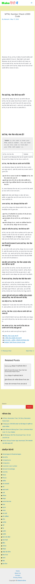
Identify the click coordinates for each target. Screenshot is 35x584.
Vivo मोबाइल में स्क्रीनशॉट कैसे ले (14, 375)
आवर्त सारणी (5, 489)
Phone (4, 478)
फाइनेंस (4, 534)
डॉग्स (3, 519)
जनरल (4, 510)
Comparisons (6, 460)
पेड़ (3, 528)
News (4, 475)
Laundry (5, 472)
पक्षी (3, 525)
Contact (17, 575)
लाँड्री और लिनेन (6, 552)
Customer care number (9, 466)
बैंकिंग (3, 543)
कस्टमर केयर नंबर (6, 501)
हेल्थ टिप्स (4, 563)
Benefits (5, 457)
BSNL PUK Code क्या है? (11, 336)
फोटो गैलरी (5, 540)
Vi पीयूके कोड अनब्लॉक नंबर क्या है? (13, 338)
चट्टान (4, 507)
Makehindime (21, 580)
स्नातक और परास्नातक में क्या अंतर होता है (16, 384)
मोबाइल (4, 549)
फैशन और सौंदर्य (6, 537)
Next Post (30, 351)
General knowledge (8, 469)
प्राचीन (4, 531)
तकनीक (4, 522)
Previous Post (6, 351)
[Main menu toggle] (31, 3)
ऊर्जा (3, 492)
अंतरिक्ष (4, 481)
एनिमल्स (4, 495)
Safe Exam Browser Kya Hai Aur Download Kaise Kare (16, 370)
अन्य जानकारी (5, 483)
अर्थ (3, 486)
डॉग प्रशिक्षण (5, 516)
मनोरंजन (4, 546)
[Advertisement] (17, 39)
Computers (6, 463)
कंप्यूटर (4, 498)
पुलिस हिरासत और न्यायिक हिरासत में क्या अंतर (17, 379)
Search (4, 403)
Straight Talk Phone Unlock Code (14, 342)
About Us (18, 573)
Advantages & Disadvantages (11, 454)
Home (18, 571)
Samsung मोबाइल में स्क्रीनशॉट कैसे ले (15, 366)
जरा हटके (4, 513)
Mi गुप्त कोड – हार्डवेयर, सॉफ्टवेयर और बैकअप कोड (16, 340)
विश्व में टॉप (5, 555)
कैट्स (3, 504)
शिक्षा (3, 560)
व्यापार (3, 558)
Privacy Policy (17, 577)
